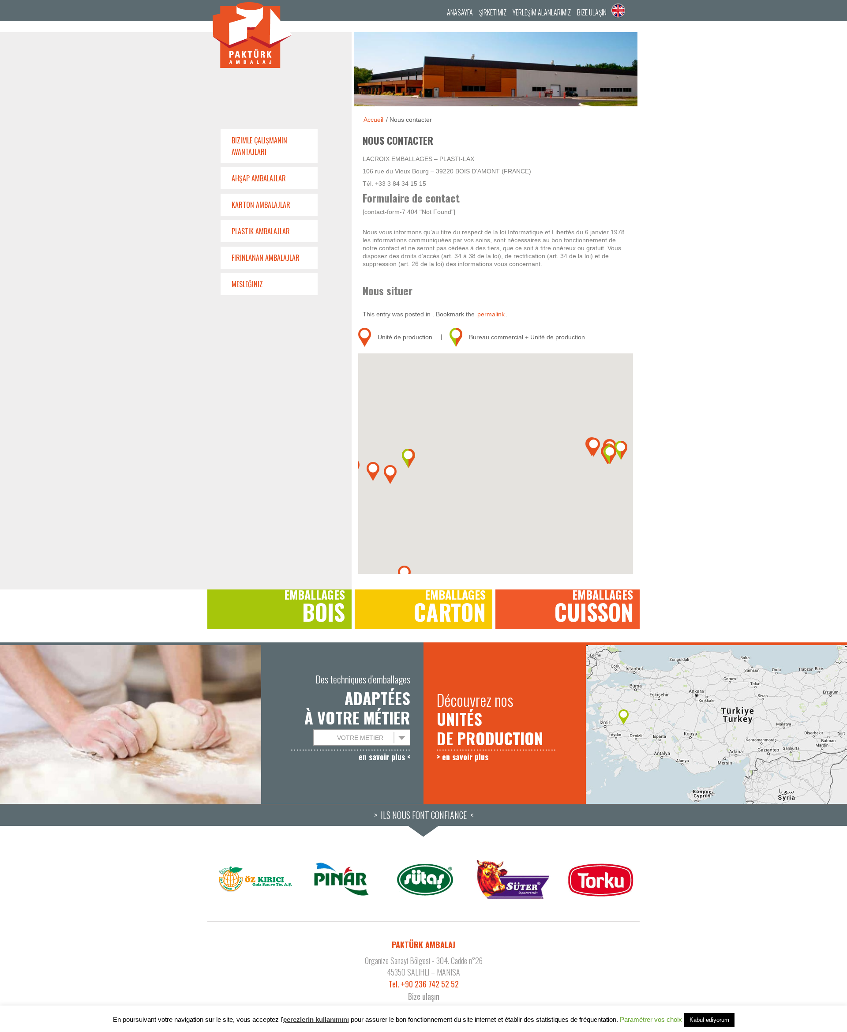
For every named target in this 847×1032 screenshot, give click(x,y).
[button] (390, 474)
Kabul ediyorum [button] (709, 1020)
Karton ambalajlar (261, 204)
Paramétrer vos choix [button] (651, 1019)
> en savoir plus (462, 756)
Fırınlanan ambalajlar (266, 257)
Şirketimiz (492, 12)
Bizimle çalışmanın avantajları (259, 146)
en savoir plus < (384, 756)
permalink (491, 314)
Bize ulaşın (592, 12)
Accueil (373, 119)
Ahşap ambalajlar (259, 178)
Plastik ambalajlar (261, 231)
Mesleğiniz (247, 284)
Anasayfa (460, 12)
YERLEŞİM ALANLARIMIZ (542, 12)
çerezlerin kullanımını (316, 1019)
